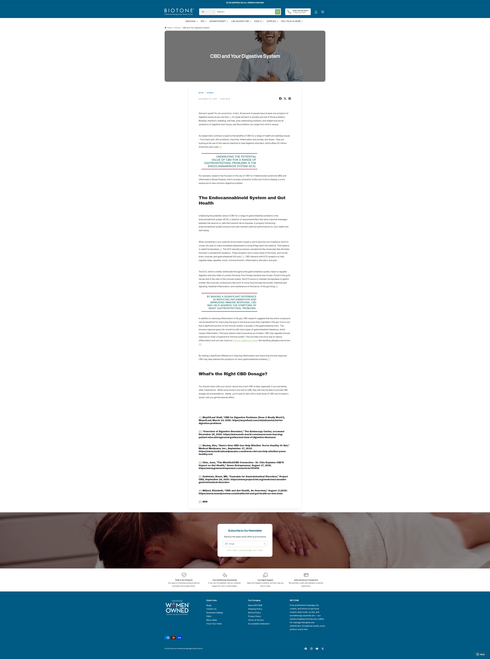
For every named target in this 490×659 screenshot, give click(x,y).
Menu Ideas (211, 620)
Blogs (208, 605)
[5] (276, 286)
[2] (220, 147)
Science (210, 92)
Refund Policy (254, 612)
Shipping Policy (255, 609)
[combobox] (248, 11)
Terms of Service (256, 620)
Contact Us (211, 609)
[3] (220, 249)
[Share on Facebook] (280, 98)
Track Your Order (214, 623)
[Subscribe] (264, 544)
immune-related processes (245, 340)
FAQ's (208, 616)
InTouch (177, 28)
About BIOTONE (255, 605)
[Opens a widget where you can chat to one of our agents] (480, 654)
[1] (230, 117)
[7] (269, 359)
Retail (201, 92)
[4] (243, 256)
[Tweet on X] (285, 98)
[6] (200, 344)
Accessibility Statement (259, 623)
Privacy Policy (254, 616)
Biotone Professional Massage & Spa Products (187, 648)
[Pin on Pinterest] (289, 98)
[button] (322, 11)
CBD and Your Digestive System (196, 28)
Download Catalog (214, 612)
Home (169, 28)
